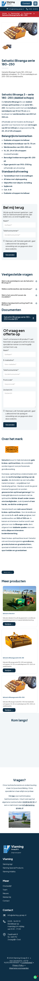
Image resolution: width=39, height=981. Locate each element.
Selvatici (5, 68)
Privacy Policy (18, 965)
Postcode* (8, 380)
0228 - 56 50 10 (14, 921)
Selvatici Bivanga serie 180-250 (15, 15)
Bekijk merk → (8, 572)
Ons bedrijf (7, 886)
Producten (28, 13)
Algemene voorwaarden (19, 968)
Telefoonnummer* (11, 231)
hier (13, 796)
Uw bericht (7, 390)
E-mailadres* (8, 360)
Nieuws (6, 893)
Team (5, 889)
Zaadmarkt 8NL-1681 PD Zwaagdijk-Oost (14, 937)
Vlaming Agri (15, 13)
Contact (26, 3)
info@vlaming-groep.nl (17, 915)
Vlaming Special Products (13, 868)
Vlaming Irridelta (9, 871)
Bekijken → (9, 624)
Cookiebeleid (26, 962)
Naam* (6, 221)
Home (4, 13)
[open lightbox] (19, 32)
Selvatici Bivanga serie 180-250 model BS (17, 318)
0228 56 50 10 (29, 802)
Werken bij (7, 897)
